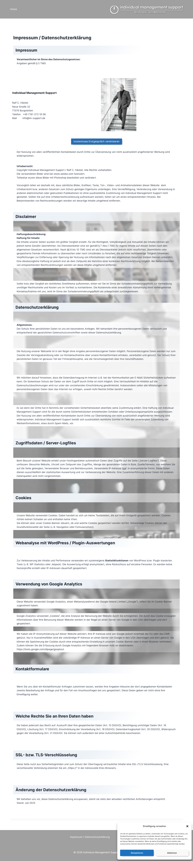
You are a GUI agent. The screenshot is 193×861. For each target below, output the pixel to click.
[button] (187, 826)
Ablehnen (172, 853)
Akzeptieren (137, 853)
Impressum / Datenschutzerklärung (90, 837)
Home (13, 9)
